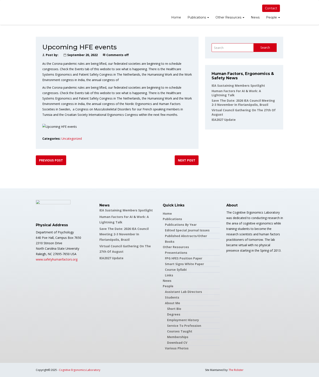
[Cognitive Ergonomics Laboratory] (36, 12)
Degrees (173, 314)
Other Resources (228, 17)
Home (176, 17)
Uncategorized (71, 138)
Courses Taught (179, 331)
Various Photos (177, 348)
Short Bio (174, 309)
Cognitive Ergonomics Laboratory (79, 370)
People (272, 17)
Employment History (183, 320)
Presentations (176, 253)
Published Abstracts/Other (186, 236)
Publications (197, 17)
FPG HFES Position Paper (183, 258)
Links (169, 275)
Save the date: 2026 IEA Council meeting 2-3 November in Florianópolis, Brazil (243, 102)
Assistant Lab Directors (183, 292)
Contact (271, 8)
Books (169, 241)
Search (265, 47)
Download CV (177, 342)
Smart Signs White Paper (184, 264)
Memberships (177, 337)
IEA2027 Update (224, 120)
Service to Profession (184, 326)
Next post (186, 160)
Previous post (51, 160)
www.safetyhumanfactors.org (56, 259)
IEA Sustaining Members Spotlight (238, 85)
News (255, 17)
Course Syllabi (176, 269)
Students (172, 297)
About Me (172, 303)
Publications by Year (181, 225)
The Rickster (236, 370)
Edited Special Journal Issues (187, 230)
